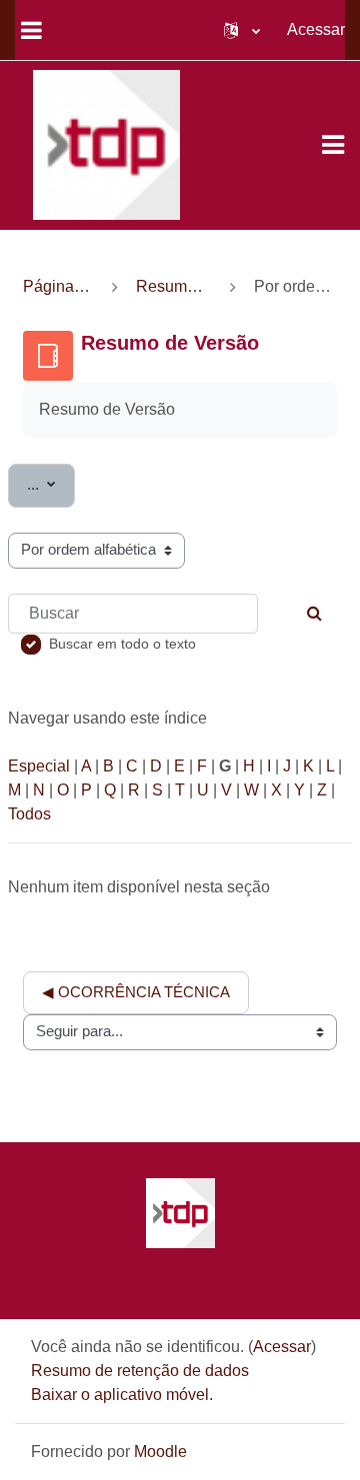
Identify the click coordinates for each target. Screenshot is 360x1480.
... (51, 484)
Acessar (316, 29)
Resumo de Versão (174, 286)
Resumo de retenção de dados (140, 1370)
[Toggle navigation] (333, 145)
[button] (242, 30)
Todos (29, 813)
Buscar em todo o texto (122, 644)
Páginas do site (58, 286)
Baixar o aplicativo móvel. (122, 1394)
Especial (39, 765)
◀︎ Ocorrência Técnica (136, 992)
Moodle (160, 1451)
